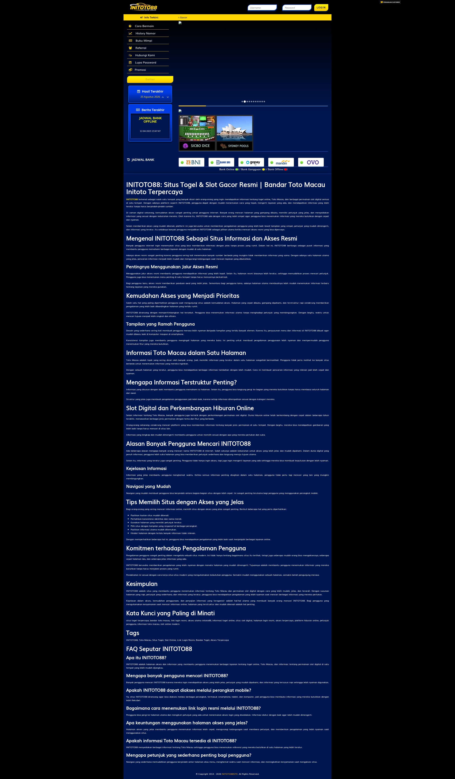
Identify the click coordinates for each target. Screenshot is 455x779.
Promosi (140, 69)
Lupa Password (144, 62)
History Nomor (145, 33)
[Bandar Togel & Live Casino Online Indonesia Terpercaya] (180, 109)
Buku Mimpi (143, 40)
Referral (140, 48)
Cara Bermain (143, 26)
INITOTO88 (132, 199)
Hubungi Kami (144, 55)
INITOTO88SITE (230, 773)
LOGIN (321, 7)
